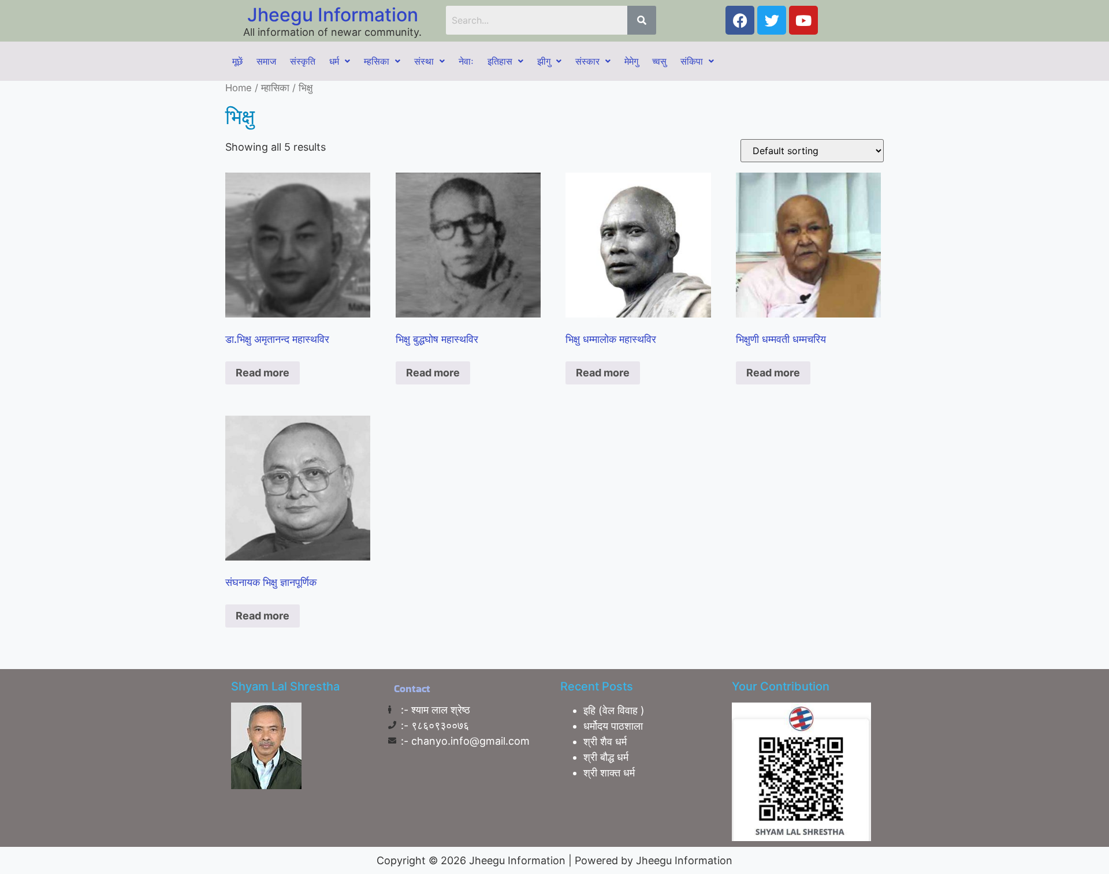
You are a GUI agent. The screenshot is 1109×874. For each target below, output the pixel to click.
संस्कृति (302, 61)
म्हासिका (275, 88)
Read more (262, 373)
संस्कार (587, 61)
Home (238, 88)
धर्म (334, 61)
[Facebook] (739, 20)
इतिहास (499, 61)
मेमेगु (631, 61)
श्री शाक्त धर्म (609, 773)
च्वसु (659, 61)
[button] (339, 61)
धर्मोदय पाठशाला (613, 726)
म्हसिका (376, 61)
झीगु (543, 61)
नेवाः (466, 61)
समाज (266, 61)
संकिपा (691, 61)
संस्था (424, 61)
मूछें (237, 61)
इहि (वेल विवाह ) (614, 710)
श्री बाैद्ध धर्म (605, 757)
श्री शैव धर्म (605, 741)
